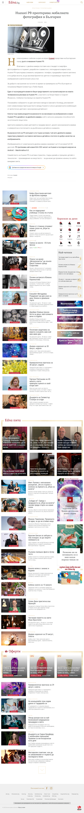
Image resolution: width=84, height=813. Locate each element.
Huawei (52, 58)
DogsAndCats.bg (65, 794)
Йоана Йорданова (72, 479)
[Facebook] (46, 788)
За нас (22, 799)
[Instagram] (51, 788)
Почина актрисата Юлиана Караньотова (66, 265)
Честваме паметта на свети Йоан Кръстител (68, 258)
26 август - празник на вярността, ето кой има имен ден (68, 280)
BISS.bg (54, 796)
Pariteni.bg (38, 796)
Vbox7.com (47, 794)
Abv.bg (7, 794)
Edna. (14, 2)
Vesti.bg (24, 794)
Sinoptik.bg (55, 794)
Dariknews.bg (38, 794)
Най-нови (29, 2)
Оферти (15, 651)
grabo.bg (32, 240)
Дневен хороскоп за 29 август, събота (67, 287)
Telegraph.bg (75, 794)
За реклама (39, 799)
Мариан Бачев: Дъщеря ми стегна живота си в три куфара (69, 273)
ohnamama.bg (42, 207)
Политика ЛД (30, 799)
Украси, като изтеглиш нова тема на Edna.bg (70, 566)
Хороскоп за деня (67, 218)
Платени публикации (42, 8)
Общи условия (21, 807)
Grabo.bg (30, 796)
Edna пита (13, 420)
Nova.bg (30, 794)
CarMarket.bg (46, 796)
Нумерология (54, 2)
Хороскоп (42, 2)
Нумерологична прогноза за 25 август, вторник (68, 295)
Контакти (60, 799)
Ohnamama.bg (15, 794)
